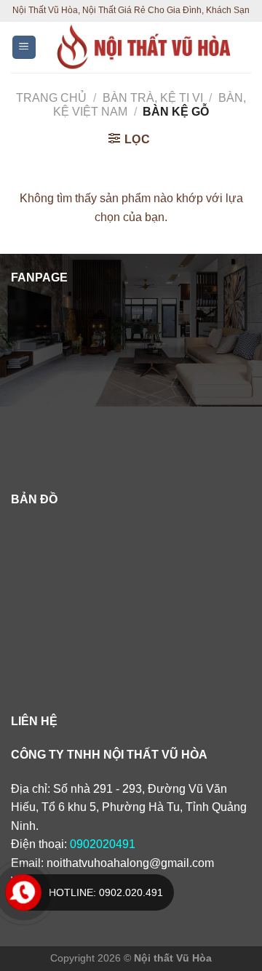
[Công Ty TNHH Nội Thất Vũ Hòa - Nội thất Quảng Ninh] (144, 47)
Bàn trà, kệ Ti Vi (153, 98)
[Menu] (24, 48)
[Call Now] (23, 892)
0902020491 (102, 844)
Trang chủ (51, 98)
